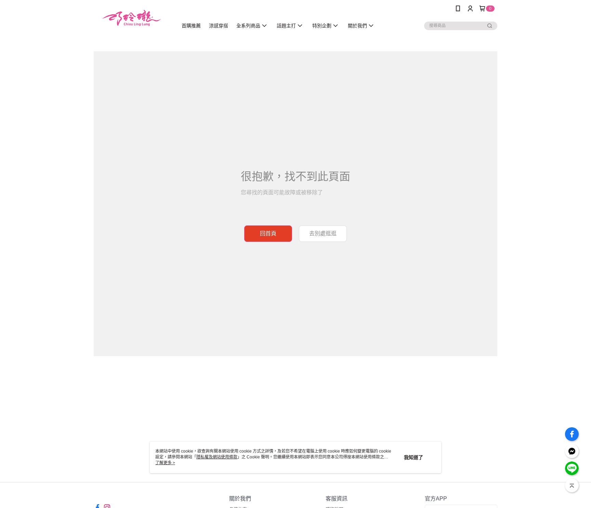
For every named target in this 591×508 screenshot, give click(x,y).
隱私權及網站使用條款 (216, 457)
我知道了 (413, 457)
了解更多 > (165, 462)
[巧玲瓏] (132, 18)
